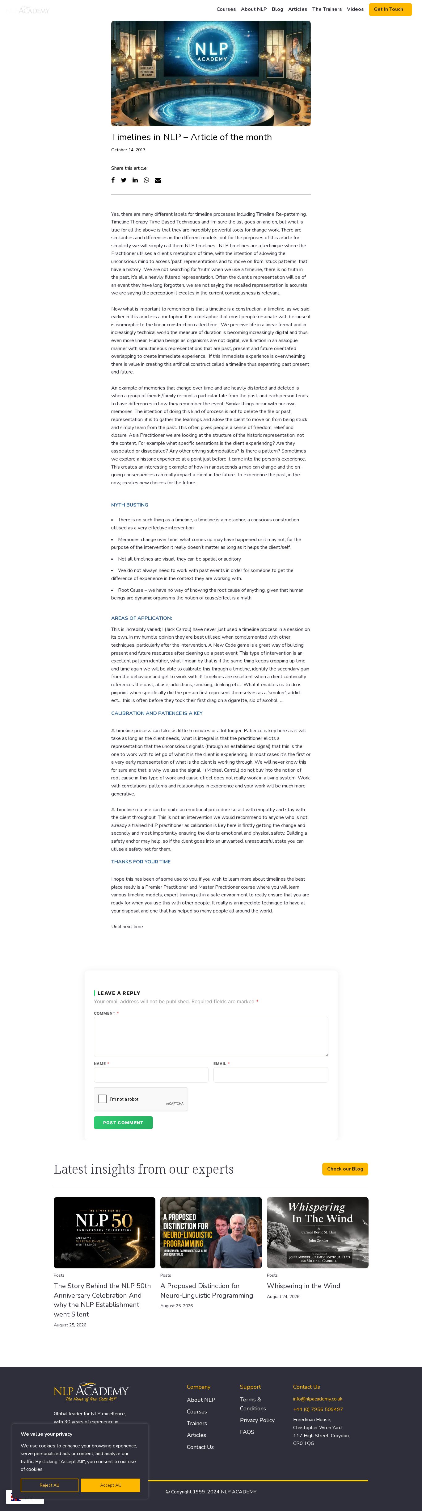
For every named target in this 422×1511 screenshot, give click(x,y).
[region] (80, 1461)
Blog (277, 9)
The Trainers (327, 9)
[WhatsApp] (146, 180)
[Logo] (28, 9)
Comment (107, 1013)
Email (221, 1064)
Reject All (49, 1485)
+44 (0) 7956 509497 (318, 1409)
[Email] (158, 180)
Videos (355, 9)
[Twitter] (124, 180)
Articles (297, 9)
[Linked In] (135, 180)
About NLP (254, 9)
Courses (226, 9)
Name (102, 1064)
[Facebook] (113, 180)
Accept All (110, 1485)
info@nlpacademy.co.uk (318, 1399)
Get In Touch (388, 9)
